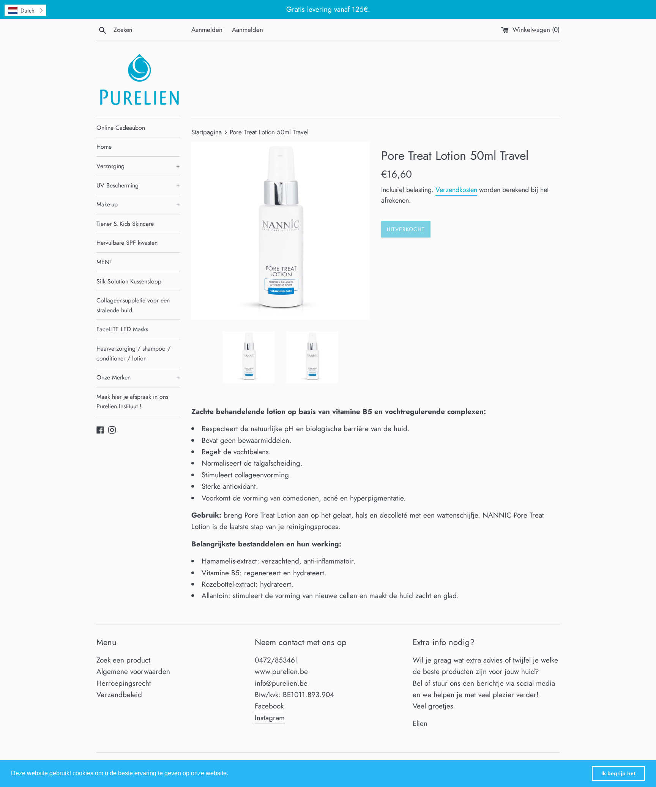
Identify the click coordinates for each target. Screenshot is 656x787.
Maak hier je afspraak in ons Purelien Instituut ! (132, 401)
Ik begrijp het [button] (618, 773)
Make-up (138, 204)
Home (104, 146)
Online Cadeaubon (120, 127)
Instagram (270, 718)
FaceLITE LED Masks (122, 329)
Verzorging (138, 166)
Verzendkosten (456, 190)
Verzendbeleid (119, 694)
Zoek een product (123, 660)
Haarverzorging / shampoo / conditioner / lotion (133, 353)
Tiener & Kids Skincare (125, 223)
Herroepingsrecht (123, 683)
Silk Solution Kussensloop (128, 281)
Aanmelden (206, 29)
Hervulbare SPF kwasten (127, 242)
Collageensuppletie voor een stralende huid (133, 305)
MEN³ (103, 262)
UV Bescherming (138, 185)
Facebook (269, 706)
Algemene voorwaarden (133, 671)
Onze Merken (138, 377)
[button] (231, 774)
